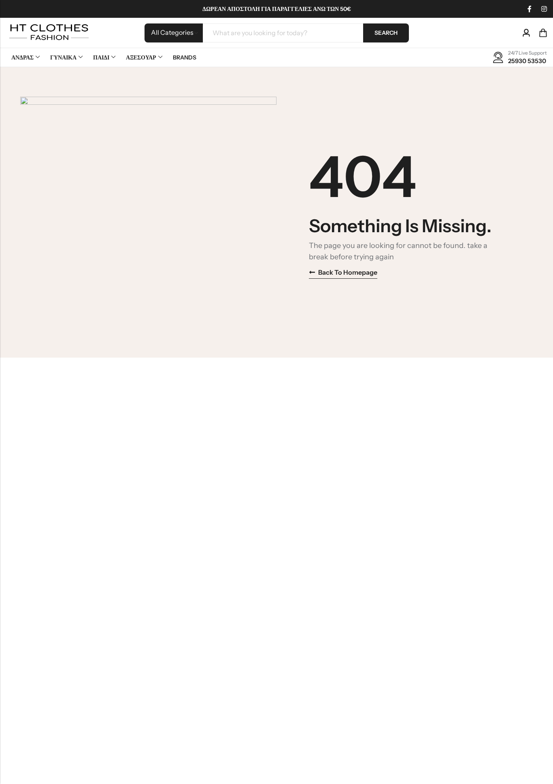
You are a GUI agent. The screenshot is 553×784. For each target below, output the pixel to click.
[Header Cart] (543, 33)
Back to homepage (347, 272)
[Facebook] (529, 9)
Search (386, 32)
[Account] (526, 33)
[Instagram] (544, 9)
